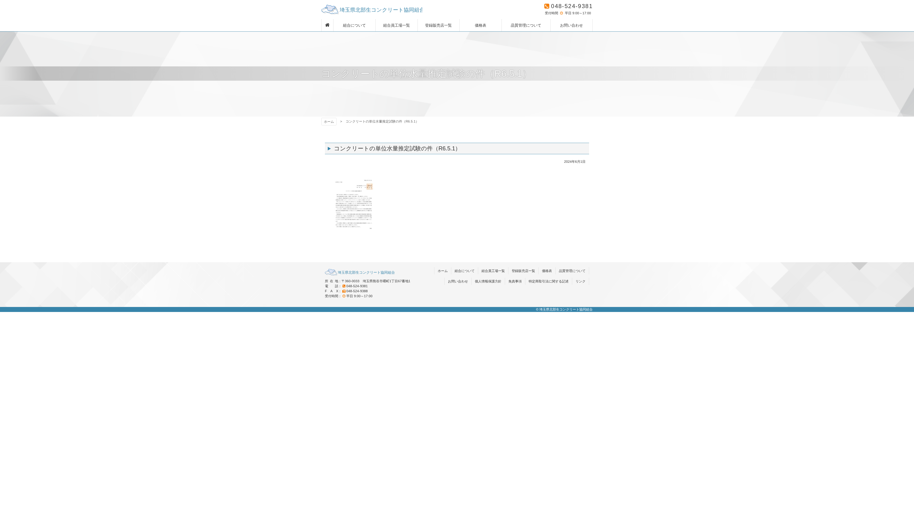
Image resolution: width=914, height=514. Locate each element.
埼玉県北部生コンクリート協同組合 (371, 9)
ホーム (329, 122)
